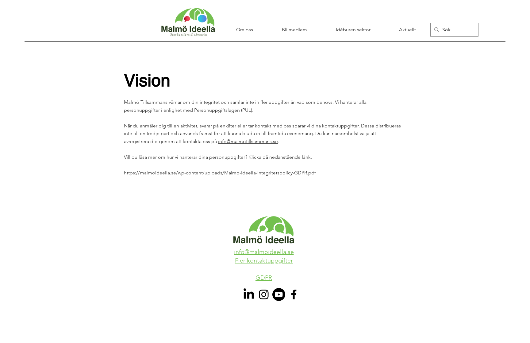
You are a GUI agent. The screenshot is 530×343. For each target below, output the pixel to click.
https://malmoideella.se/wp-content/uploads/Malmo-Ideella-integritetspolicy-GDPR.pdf (220, 173)
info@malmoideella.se (264, 251)
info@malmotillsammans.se (248, 141)
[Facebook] (293, 294)
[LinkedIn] (248, 294)
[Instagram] (263, 294)
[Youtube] (278, 294)
